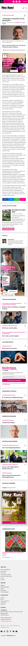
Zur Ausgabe (14, 522)
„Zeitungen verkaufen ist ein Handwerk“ (13, 19)
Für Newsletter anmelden (14, 380)
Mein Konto (13, 1)
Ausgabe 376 (18, 22)
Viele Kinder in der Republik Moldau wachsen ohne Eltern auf (11, 304)
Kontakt (2, 579)
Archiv (2, 588)
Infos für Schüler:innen (6, 576)
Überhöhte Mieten (7, 473)
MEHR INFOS (14, 71)
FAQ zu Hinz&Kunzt (5, 569)
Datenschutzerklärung (15, 625)
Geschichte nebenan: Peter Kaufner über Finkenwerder (13, 333)
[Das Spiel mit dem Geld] (7, 215)
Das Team (3, 573)
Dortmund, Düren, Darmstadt (10, 464)
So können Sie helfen (6, 574)
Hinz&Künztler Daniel (8, 420)
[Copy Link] (23, 199)
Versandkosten (7, 557)
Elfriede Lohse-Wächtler (8, 395)
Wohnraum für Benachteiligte (10, 445)
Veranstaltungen (5, 592)
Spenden (25, 1)
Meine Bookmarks (19, 1)
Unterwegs (3, 602)
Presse (2, 578)
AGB (8, 625)
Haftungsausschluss (5, 627)
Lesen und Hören (5, 601)
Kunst (2, 599)
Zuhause (3, 604)
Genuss (2, 597)
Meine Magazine (16, 1)
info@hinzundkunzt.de (6, 621)
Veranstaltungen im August (9, 325)
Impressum (3, 625)
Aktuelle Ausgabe (5, 587)
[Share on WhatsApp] (17, 199)
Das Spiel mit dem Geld (19, 211)
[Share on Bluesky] (11, 199)
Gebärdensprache (7, 346)
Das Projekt (3, 571)
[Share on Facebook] (5, 199)
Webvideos (3, 590)
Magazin (3, 585)
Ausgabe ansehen (8, 229)
